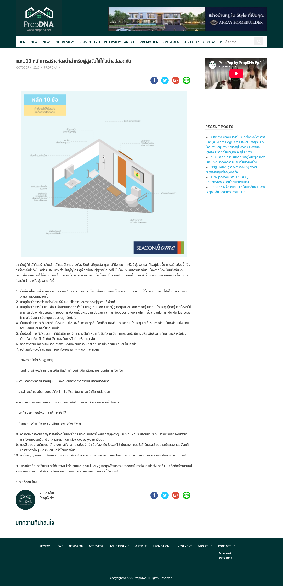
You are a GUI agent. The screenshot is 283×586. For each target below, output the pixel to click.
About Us (192, 41)
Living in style (89, 41)
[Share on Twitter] (165, 83)
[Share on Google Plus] (175, 83)
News (35, 41)
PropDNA (50, 67)
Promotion (149, 41)
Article (130, 41)
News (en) (51, 41)
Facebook (225, 553)
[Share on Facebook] (154, 83)
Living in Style (119, 546)
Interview (112, 41)
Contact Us (213, 41)
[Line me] (186, 83)
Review (68, 41)
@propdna (225, 557)
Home (23, 41)
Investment (171, 41)
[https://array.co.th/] (187, 18)
